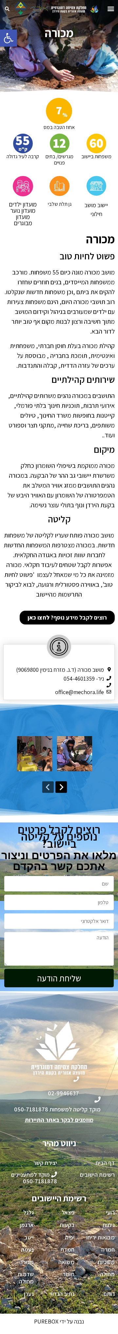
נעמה (27, 1249)
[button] (8, 38)
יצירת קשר (45, 1163)
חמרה (108, 1249)
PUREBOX (46, 1321)
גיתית (109, 1225)
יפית (69, 1237)
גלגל (28, 1212)
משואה (66, 1262)
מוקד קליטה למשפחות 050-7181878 (57, 1109)
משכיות (106, 1262)
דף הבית (105, 1163)
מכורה (26, 1262)
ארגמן (27, 1225)
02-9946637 (63, 1093)
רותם (109, 1294)
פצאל (68, 1212)
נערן (29, 1294)
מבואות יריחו (100, 1237)
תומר (68, 1274)
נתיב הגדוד (61, 1294)
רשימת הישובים (97, 1174)
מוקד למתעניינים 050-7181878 (34, 1178)
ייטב (29, 1237)
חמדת (67, 1249)
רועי (110, 1212)
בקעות (67, 1225)
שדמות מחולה (26, 1277)
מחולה (107, 1274)
